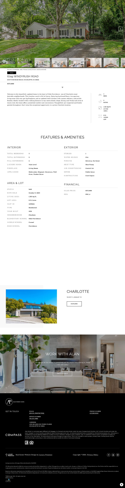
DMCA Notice (9, 478)
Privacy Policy (92, 455)
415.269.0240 (94, 413)
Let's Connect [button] (62, 373)
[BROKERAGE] (117, 455)
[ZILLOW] (113, 455)
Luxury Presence (45, 455)
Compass (53, 431)
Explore (74, 304)
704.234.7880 (33, 418)
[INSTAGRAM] (108, 455)
